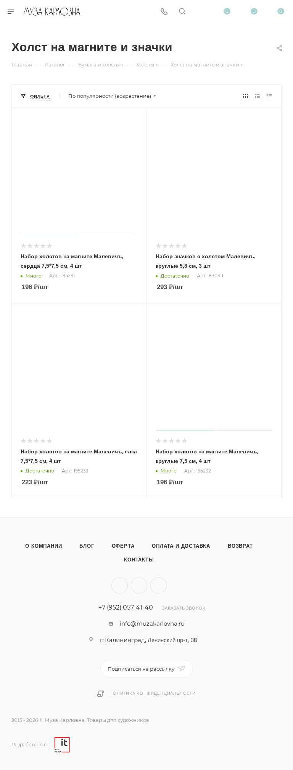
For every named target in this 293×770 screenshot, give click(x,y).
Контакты (139, 560)
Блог (86, 546)
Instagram (139, 585)
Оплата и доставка (181, 546)
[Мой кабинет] (200, 12)
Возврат (240, 546)
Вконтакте (119, 585)
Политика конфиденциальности (152, 693)
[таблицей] (269, 96)
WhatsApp (158, 585)
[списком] (257, 96)
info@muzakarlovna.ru (152, 623)
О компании (43, 546)
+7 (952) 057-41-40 (125, 608)
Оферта (123, 546)
